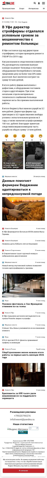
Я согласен (23, 471)
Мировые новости (11, 176)
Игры (6, 300)
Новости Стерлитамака (13, 250)
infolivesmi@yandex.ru (22, 419)
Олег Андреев (22, 22)
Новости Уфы (9, 18)
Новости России (10, 349)
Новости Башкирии (11, 228)
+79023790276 (22, 415)
